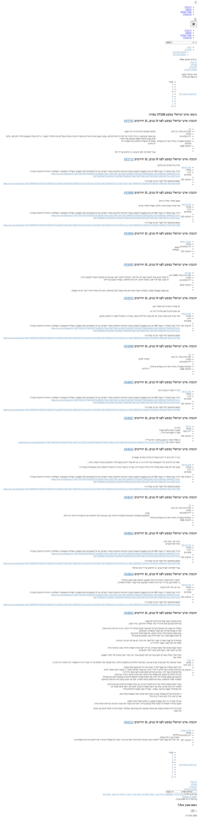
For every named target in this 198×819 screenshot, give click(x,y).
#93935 (129, 298)
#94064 (129, 574)
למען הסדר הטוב (134, 794)
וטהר (189, 660)
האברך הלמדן (185, 242)
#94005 (129, 382)
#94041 (129, 449)
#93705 (129, 120)
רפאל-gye (107, 794)
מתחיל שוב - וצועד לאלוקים (153, 794)
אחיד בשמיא (186, 730)
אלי (189, 129)
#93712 (129, 159)
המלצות (188, 9)
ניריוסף (123, 794)
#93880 (129, 192)
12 (172, 106)
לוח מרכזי (193, 67)
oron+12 (115, 794)
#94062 (129, 533)
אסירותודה (179, 794)
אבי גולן (188, 273)
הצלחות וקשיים (190, 69)
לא (193, 811)
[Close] (193, 24)
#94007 (129, 418)
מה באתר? (187, 14)
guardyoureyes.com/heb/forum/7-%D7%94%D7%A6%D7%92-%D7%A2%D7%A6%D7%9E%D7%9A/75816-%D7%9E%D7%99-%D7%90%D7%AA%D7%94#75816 (91, 442)
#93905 (129, 264)
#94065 (129, 613)
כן (196, 811)
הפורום (194, 65)
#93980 (129, 346)
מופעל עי (193, 797)
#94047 (129, 497)
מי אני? (188, 426)
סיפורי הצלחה (186, 12)
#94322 (129, 722)
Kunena (185, 797)
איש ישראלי (186, 167)
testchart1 (170, 794)
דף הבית (188, 7)
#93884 (129, 233)
